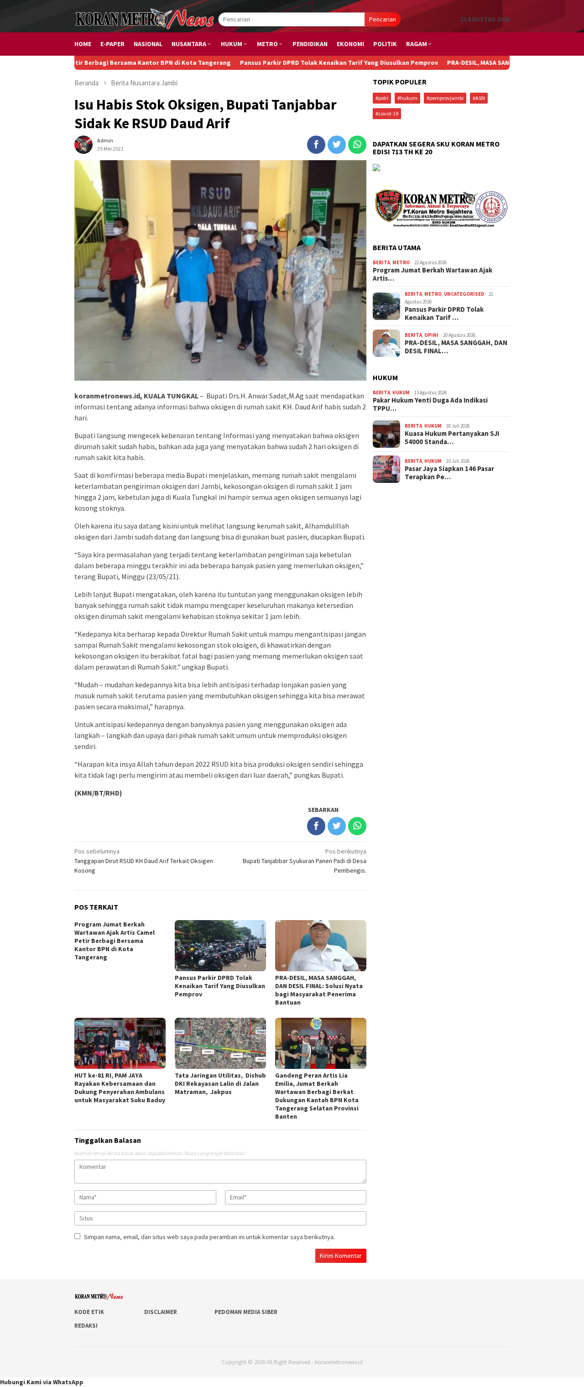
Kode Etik (89, 1312)
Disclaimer (160, 1312)
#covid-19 (386, 113)
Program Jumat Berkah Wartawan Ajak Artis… (432, 274)
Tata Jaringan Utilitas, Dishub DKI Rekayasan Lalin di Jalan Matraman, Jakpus (220, 1083)
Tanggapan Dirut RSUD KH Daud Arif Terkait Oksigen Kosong (143, 860)
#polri (381, 97)
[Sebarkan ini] (316, 145)
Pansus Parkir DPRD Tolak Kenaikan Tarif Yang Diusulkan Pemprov (296, 62)
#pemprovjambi (445, 97)
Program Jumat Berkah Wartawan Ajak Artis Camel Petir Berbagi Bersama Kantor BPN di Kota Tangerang (114, 940)
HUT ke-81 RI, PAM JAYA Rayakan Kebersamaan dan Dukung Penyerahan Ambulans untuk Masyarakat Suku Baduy (119, 1087)
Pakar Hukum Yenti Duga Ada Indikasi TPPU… (430, 404)
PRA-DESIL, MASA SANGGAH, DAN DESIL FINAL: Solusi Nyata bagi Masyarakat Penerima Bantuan (319, 990)
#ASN (479, 97)
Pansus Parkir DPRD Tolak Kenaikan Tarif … (444, 313)
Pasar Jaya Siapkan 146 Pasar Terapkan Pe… (449, 473)
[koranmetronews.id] (146, 19)
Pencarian (382, 19)
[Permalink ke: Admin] (83, 144)
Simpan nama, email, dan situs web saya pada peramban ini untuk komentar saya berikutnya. (209, 1237)
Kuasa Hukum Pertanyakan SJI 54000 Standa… (452, 437)
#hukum (407, 97)
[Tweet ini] (337, 145)
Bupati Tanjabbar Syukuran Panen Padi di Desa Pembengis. (304, 860)
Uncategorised (464, 294)
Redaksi (86, 1325)
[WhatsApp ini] (357, 145)
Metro (401, 262)
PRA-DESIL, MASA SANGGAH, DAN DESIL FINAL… (456, 347)
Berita (381, 262)
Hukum (401, 392)
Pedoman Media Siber (245, 1312)
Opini (431, 335)
